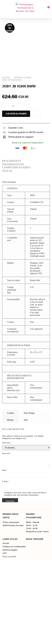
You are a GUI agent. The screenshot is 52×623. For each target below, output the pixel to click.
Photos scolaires (16, 590)
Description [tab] (11, 160)
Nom (4, 470)
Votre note (7, 443)
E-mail (5, 481)
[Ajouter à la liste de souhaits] (36, 113)
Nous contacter (15, 611)
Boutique (9, 562)
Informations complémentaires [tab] (16, 166)
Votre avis (6, 453)
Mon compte (12, 618)
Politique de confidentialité (14, 546)
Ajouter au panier (16, 114)
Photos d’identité (16, 584)
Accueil (6, 77)
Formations (11, 605)
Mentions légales (10, 550)
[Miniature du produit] (41, 26)
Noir (26, 413)
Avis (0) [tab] (7, 170)
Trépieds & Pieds (22, 77)
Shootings (10, 570)
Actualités (10, 598)
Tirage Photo (13, 577)
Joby (26, 420)
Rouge (32, 413)
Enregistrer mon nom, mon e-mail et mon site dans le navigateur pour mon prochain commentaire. (25, 494)
